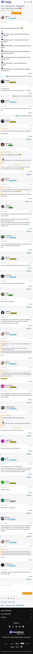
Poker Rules (4, 602)
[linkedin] (19, 626)
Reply (30, 73)
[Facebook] (13, 626)
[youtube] (23, 626)
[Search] (28, 2)
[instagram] (16, 626)
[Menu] (31, 2)
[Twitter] (9, 626)
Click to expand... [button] (17, 164)
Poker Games (11, 602)
